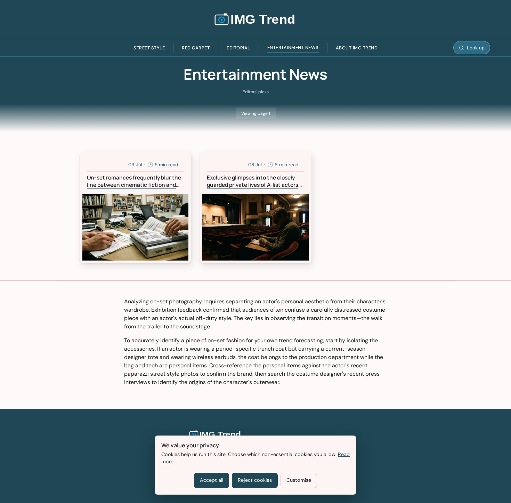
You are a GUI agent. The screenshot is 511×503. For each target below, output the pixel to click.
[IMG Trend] (255, 19)
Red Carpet (196, 48)
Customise (298, 480)
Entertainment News (293, 47)
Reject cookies (255, 480)
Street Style (149, 48)
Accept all (211, 480)
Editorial (238, 48)
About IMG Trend (357, 48)
